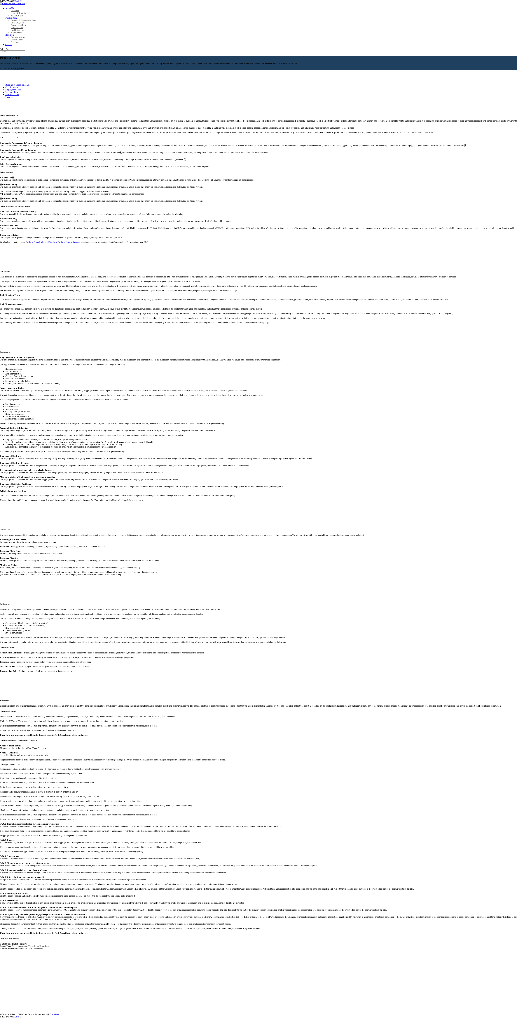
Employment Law (18, 25)
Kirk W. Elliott (17, 15)
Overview (15, 10)
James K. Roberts (18, 13)
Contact (8, 44)
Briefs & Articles (18, 37)
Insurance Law (17, 27)
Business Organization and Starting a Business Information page (53, 242)
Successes (15, 42)
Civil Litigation (17, 23)
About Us (9, 8)
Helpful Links (17, 40)
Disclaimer (54, 1014)
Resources (9, 35)
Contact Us (10, 1009)
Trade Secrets (16, 32)
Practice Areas (11, 18)
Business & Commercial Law (23, 20)
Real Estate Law (18, 30)
